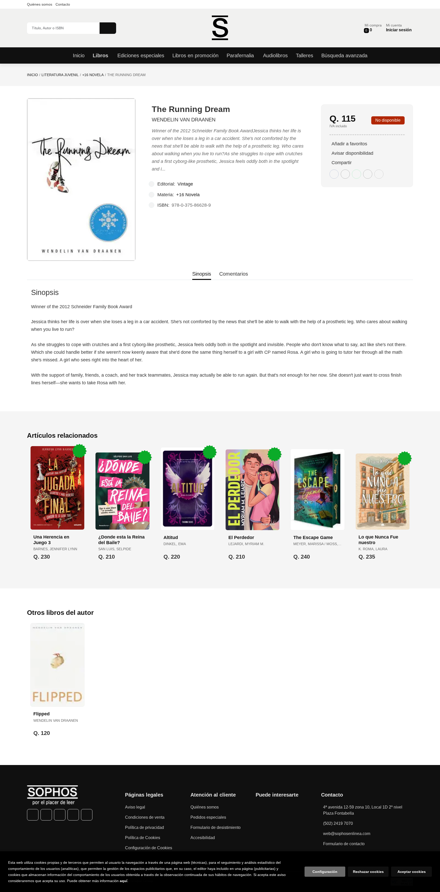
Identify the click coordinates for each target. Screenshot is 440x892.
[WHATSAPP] (73, 814)
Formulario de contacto (344, 844)
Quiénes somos (39, 4)
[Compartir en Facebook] (334, 174)
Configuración (324, 872)
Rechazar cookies (368, 872)
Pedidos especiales (208, 817)
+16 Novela (93, 75)
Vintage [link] (185, 184)
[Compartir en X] (345, 174)
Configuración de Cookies (148, 848)
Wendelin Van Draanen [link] (183, 119)
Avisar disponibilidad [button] (352, 153)
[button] (373, 27)
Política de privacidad (144, 827)
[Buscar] (108, 28)
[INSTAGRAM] (59, 814)
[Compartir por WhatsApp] (356, 174)
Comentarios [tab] (233, 274)
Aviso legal (135, 807)
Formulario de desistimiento (215, 827)
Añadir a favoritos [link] (349, 143)
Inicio (32, 75)
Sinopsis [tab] (201, 274)
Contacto (63, 4)
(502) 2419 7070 (338, 823)
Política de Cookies (142, 838)
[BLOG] (86, 814)
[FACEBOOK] (32, 814)
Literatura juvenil (60, 75)
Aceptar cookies (411, 872)
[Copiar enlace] (378, 174)
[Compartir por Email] (367, 174)
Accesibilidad (202, 838)
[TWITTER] (46, 814)
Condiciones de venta (144, 817)
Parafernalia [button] (240, 55)
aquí (123, 881)
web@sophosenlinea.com (346, 833)
